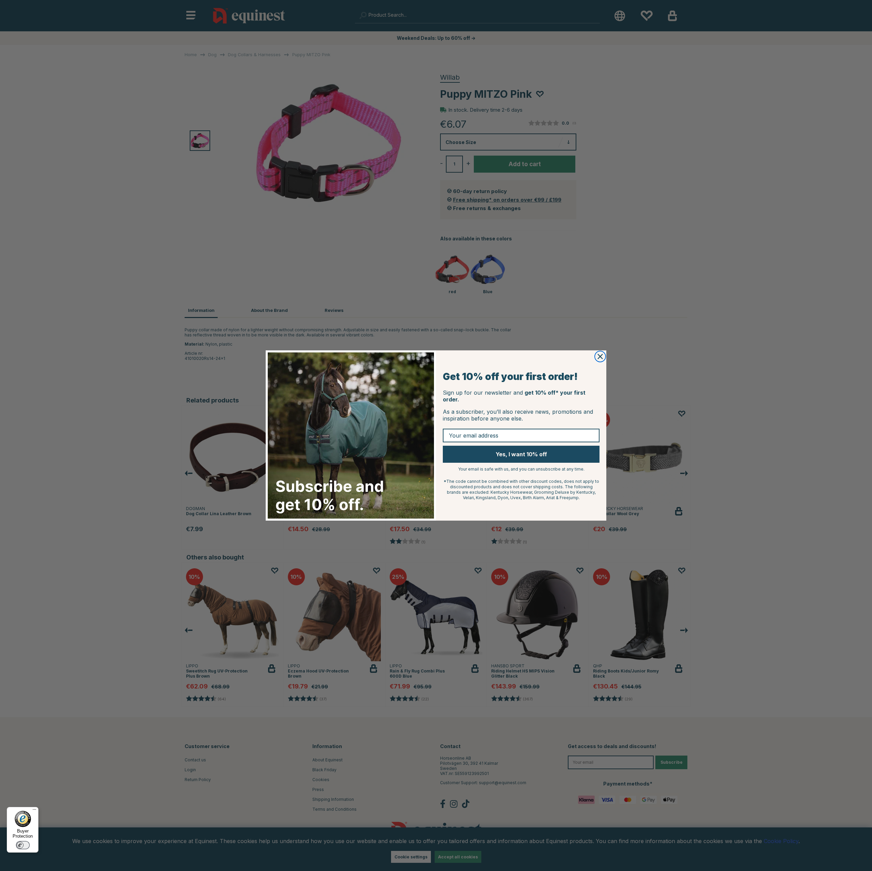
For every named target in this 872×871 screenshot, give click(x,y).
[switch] (23, 845)
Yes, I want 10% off (521, 454)
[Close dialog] (600, 356)
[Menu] (34, 811)
